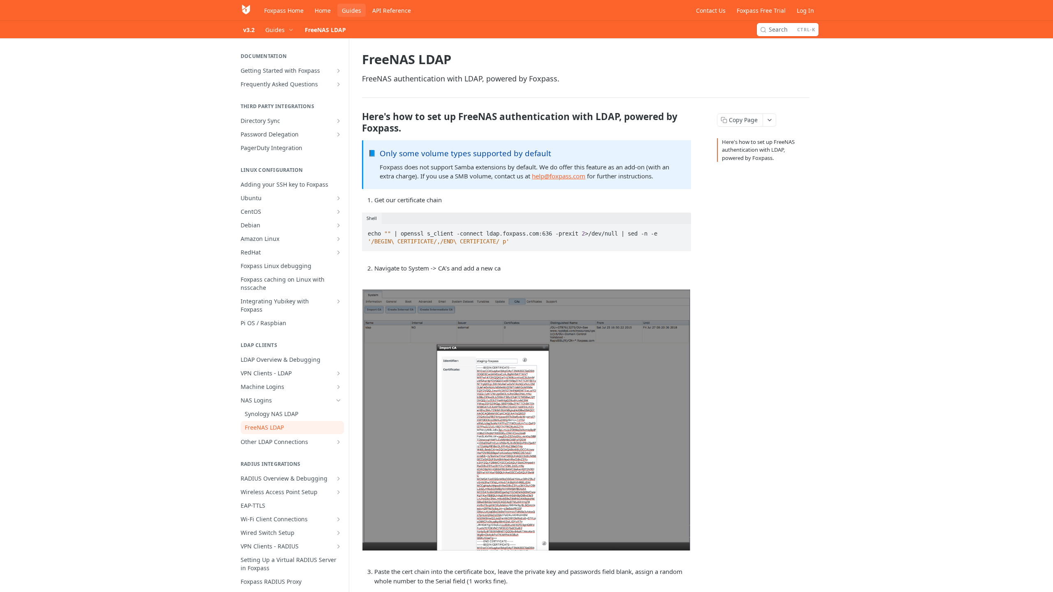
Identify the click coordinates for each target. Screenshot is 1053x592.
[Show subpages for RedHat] (338, 252)
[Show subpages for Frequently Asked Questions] (338, 84)
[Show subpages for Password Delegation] (338, 134)
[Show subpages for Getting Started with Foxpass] (338, 70)
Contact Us (711, 10)
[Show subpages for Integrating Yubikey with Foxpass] (338, 301)
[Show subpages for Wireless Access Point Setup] (338, 492)
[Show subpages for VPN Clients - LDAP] (338, 373)
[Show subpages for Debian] (338, 225)
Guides (351, 10)
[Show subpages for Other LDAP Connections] (338, 442)
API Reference (391, 10)
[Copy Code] (681, 231)
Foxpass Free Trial (761, 10)
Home (323, 10)
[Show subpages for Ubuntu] (338, 198)
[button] (526, 420)
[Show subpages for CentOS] (338, 211)
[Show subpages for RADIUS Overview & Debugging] (338, 478)
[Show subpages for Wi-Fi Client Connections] (338, 519)
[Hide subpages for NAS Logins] (338, 400)
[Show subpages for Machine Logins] (338, 387)
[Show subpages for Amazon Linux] (338, 239)
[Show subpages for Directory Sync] (338, 121)
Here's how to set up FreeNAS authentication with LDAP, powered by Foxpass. (758, 150)
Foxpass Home (284, 10)
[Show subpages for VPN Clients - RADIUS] (338, 546)
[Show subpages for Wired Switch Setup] (338, 533)
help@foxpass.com (558, 176)
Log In (805, 10)
